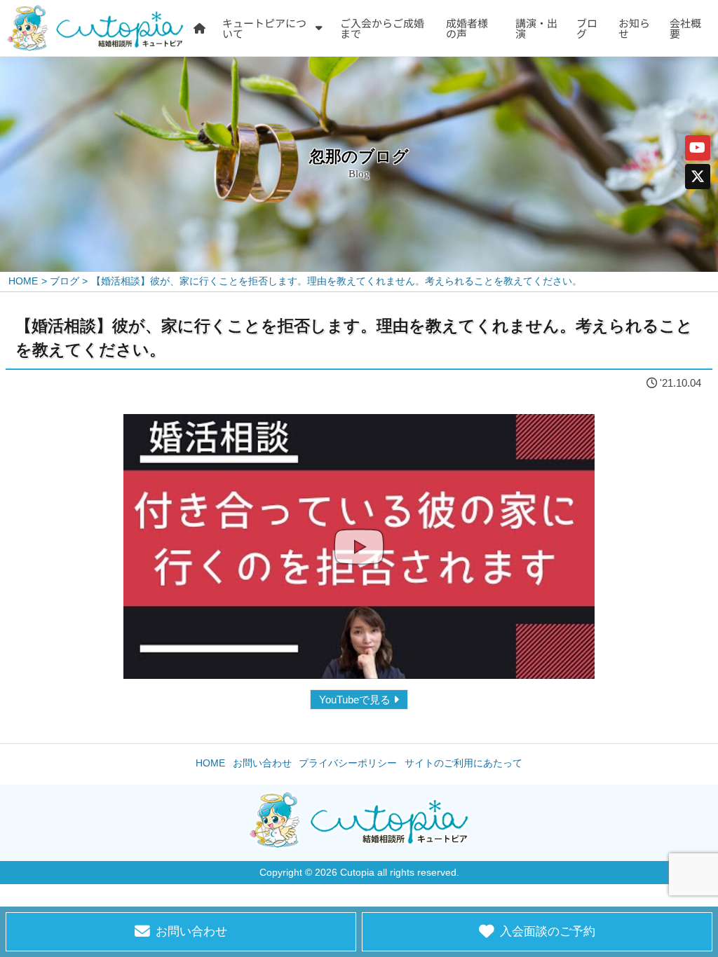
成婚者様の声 (467, 28)
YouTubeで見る (355, 699)
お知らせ (634, 28)
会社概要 (685, 28)
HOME (210, 763)
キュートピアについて (264, 28)
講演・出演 (536, 28)
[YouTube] (697, 147)
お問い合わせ (262, 763)
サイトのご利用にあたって (463, 763)
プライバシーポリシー (348, 763)
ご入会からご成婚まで (382, 28)
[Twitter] (697, 176)
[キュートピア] (95, 28)
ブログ (586, 28)
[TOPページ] (199, 28)
